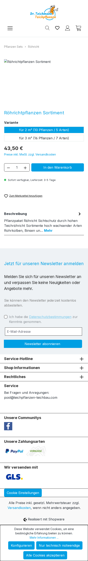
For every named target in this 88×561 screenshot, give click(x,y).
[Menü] (10, 28)
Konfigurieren (21, 545)
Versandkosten (19, 508)
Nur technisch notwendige (59, 545)
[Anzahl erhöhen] (25, 167)
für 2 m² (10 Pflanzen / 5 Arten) (44, 130)
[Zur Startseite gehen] (44, 12)
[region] (44, 82)
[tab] (43, 222)
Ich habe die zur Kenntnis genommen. (43, 319)
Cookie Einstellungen (23, 493)
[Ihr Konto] (67, 28)
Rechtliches (15, 377)
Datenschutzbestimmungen (50, 317)
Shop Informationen (22, 368)
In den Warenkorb (57, 167)
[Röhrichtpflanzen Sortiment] (44, 82)
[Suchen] (47, 28)
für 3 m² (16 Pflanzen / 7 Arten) (44, 138)
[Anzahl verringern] (8, 167)
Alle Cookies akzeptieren (45, 555)
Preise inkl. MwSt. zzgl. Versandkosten (30, 154)
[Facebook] (8, 426)
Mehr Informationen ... (44, 537)
